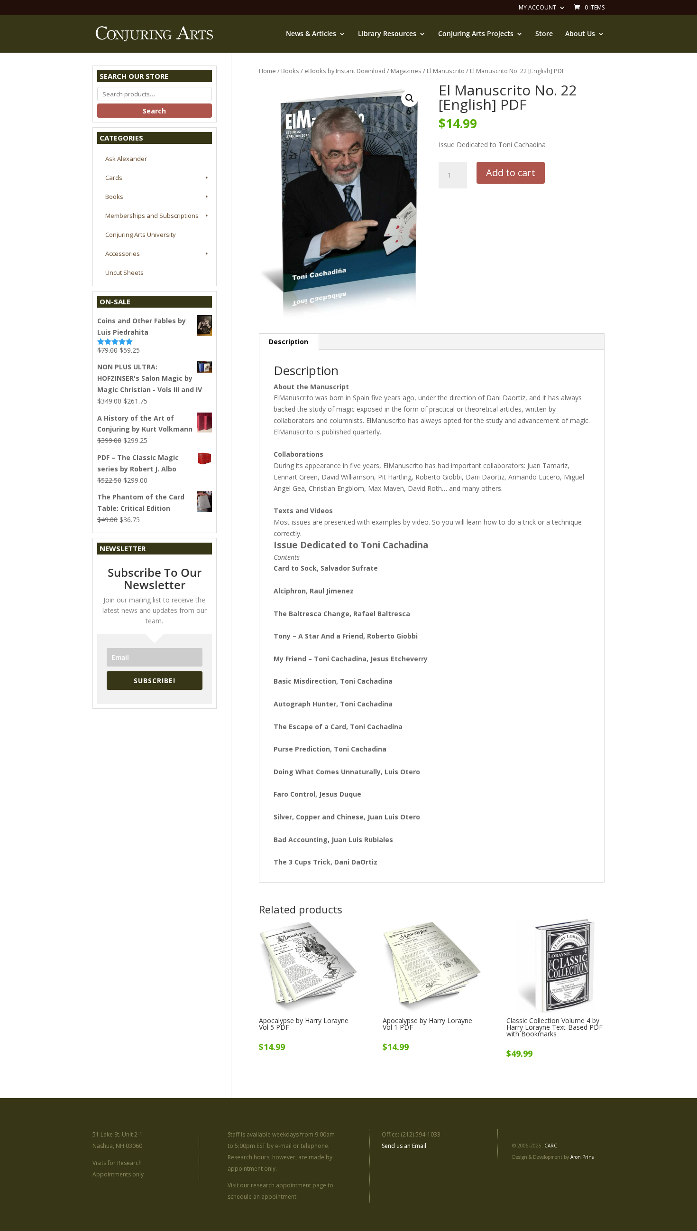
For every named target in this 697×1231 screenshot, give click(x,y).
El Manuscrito (446, 70)
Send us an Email (404, 1146)
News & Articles (311, 34)
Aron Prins (582, 1157)
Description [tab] (288, 341)
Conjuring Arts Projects (476, 34)
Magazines (406, 70)
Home (267, 70)
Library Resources (387, 34)
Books (290, 70)
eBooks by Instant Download (344, 70)
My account (537, 8)
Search (154, 110)
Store (544, 34)
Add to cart (510, 172)
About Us (580, 34)
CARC (550, 1145)
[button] (409, 98)
